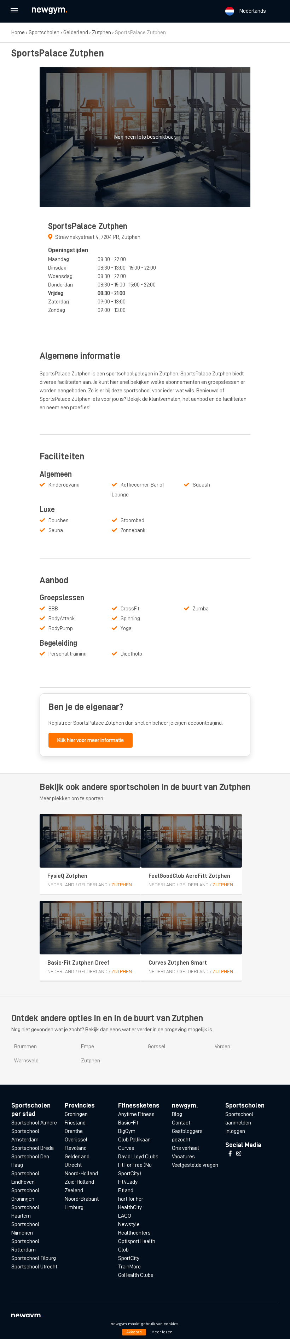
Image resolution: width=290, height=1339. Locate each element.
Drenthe (74, 1131)
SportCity (128, 1258)
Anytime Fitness (136, 1114)
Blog (177, 1114)
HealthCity (130, 1207)
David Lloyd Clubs (138, 1156)
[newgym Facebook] (230, 1154)
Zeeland (74, 1190)
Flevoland (76, 1148)
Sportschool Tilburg (33, 1258)
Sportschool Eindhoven (25, 1178)
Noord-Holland (81, 1173)
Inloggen (235, 1131)
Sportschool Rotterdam (25, 1245)
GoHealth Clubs (135, 1275)
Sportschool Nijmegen (25, 1229)
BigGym (126, 1131)
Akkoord (134, 1332)
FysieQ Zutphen (67, 876)
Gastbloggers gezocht (187, 1135)
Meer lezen (162, 1332)
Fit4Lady (128, 1182)
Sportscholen (44, 32)
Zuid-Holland (79, 1182)
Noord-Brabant (82, 1199)
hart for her (130, 1199)
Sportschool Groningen (25, 1195)
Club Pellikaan (134, 1139)
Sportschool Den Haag (30, 1161)
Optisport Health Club (136, 1245)
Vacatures (183, 1156)
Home (18, 32)
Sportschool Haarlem (25, 1212)
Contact (181, 1123)
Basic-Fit (128, 1123)
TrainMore (129, 1266)
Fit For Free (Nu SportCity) (135, 1169)
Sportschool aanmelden (239, 1118)
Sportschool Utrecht (34, 1266)
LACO (124, 1216)
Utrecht (73, 1165)
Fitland (125, 1190)
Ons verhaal (185, 1148)
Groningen (76, 1114)
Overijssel (76, 1139)
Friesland (75, 1123)
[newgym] (56, 10)
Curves (126, 1148)
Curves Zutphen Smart (178, 963)
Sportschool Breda (32, 1148)
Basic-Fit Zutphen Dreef (78, 963)
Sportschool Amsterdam (25, 1135)
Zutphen (101, 32)
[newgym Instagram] (238, 1154)
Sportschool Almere (34, 1123)
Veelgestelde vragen (195, 1165)
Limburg (74, 1207)
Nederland (60, 884)
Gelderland (75, 32)
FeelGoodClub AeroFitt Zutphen (189, 876)
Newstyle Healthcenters (134, 1229)
